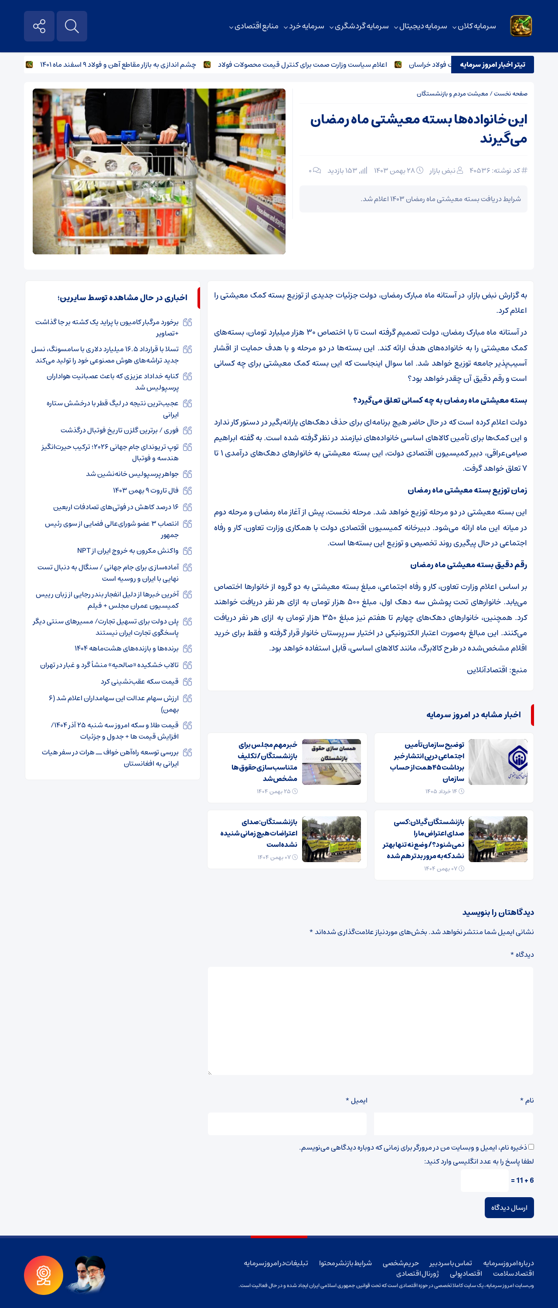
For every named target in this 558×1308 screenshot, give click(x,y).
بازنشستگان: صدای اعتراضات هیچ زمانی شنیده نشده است (258, 833)
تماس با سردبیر (451, 1263)
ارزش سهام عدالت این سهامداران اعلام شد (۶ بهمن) (114, 704)
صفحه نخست (510, 94)
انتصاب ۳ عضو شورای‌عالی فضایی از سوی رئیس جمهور (112, 529)
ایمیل (356, 1100)
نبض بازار (443, 170)
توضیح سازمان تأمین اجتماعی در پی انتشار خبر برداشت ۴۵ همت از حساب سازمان (427, 761)
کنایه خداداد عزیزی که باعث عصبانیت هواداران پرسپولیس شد (113, 382)
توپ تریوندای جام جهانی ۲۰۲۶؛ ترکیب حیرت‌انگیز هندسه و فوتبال (110, 452)
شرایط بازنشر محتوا (345, 1263)
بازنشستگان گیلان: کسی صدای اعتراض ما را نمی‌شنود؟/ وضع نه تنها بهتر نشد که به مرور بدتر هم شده (423, 839)
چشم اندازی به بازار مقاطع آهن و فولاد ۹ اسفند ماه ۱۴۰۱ (137, 64)
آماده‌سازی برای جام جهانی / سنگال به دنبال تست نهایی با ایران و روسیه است (108, 573)
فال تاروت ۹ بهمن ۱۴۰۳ (146, 490)
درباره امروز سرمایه (508, 1263)
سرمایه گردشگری (362, 26)
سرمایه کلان (477, 26)
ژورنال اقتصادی (417, 1273)
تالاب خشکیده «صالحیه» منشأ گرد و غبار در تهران (109, 665)
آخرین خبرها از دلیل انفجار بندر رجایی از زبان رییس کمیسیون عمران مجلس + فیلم (107, 600)
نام (527, 1100)
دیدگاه (522, 954)
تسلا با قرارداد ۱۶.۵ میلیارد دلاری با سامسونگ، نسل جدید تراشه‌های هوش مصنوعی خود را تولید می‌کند (105, 354)
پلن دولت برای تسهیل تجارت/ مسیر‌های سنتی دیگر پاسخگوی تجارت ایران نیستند (106, 627)
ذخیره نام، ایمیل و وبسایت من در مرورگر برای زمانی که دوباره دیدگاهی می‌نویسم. (413, 1147)
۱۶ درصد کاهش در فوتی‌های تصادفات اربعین (116, 507)
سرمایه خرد (306, 26)
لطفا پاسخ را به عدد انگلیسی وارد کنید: (479, 1161)
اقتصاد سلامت (513, 1273)
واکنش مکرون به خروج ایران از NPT (128, 550)
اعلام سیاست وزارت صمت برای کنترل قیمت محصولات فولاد (321, 64)
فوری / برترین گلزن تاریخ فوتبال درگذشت (120, 430)
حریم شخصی (401, 1263)
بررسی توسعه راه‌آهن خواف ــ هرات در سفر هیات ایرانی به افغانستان (110, 758)
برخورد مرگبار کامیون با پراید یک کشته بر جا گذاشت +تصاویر (107, 327)
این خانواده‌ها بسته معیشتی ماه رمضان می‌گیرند (418, 129)
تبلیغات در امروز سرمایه (276, 1263)
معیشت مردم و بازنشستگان (452, 94)
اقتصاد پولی (466, 1273)
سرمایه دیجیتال (423, 26)
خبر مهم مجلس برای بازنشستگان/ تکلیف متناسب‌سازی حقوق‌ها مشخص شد (264, 761)
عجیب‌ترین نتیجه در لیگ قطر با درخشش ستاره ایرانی (113, 409)
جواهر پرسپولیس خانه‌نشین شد (132, 474)
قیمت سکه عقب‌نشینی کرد (140, 681)
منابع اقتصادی (257, 26)
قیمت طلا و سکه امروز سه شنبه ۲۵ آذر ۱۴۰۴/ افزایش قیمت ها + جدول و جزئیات (115, 731)
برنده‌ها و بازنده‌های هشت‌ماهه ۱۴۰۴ (127, 648)
